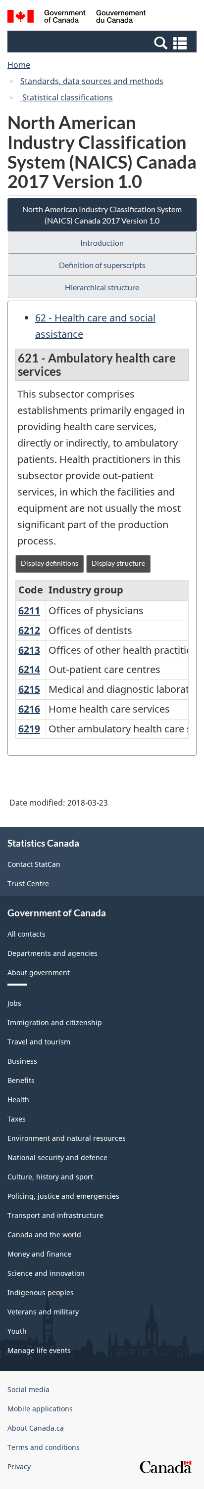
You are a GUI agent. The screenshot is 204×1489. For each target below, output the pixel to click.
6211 (29, 610)
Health (18, 1099)
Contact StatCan (33, 864)
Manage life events (39, 1350)
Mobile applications (40, 1408)
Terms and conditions (43, 1447)
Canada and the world (44, 1234)
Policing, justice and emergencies (63, 1196)
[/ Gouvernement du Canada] (76, 18)
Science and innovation (46, 1273)
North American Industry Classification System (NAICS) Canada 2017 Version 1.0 (102, 214)
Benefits (21, 1080)
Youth (17, 1331)
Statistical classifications (66, 97)
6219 (29, 728)
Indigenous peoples (40, 1292)
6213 (29, 650)
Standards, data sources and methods (91, 81)
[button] (103, 42)
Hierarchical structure (102, 287)
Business (22, 1061)
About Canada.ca (35, 1428)
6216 (29, 709)
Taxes (16, 1119)
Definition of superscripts (102, 265)
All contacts (26, 934)
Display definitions (49, 563)
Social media (28, 1389)
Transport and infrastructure (55, 1215)
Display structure (118, 563)
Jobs (14, 1003)
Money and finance (39, 1254)
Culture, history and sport (50, 1176)
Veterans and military (43, 1311)
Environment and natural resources (66, 1138)
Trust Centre (28, 883)
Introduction (102, 242)
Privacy (19, 1466)
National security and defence (57, 1157)
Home (18, 64)
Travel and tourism (38, 1041)
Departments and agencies (52, 953)
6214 (29, 669)
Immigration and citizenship (54, 1022)
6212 (29, 630)
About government (38, 972)
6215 (29, 689)
